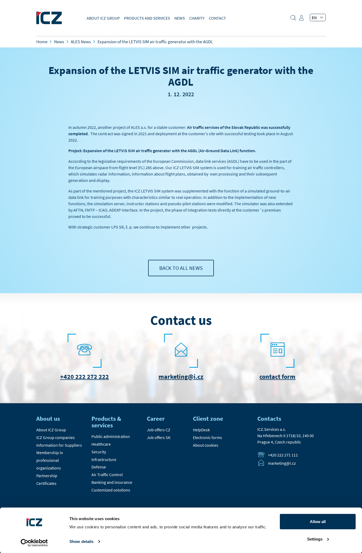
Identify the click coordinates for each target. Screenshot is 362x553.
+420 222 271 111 (283, 455)
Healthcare (101, 444)
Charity (197, 18)
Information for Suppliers (59, 445)
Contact (217, 18)
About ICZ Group (103, 18)
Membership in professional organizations (49, 460)
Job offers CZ (158, 429)
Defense (98, 466)
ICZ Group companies (55, 437)
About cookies (205, 445)
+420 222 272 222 (84, 376)
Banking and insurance (111, 482)
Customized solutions (110, 490)
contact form (277, 376)
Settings (315, 539)
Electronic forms (207, 437)
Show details (81, 541)
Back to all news (181, 268)
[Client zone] (302, 19)
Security (98, 451)
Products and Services (147, 18)
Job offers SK (158, 437)
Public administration (110, 436)
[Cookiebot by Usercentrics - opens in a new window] (34, 543)
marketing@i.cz (180, 376)
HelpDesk (201, 429)
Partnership (46, 475)
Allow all (318, 521)
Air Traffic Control (107, 474)
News (179, 18)
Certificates (46, 483)
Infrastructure (103, 459)
